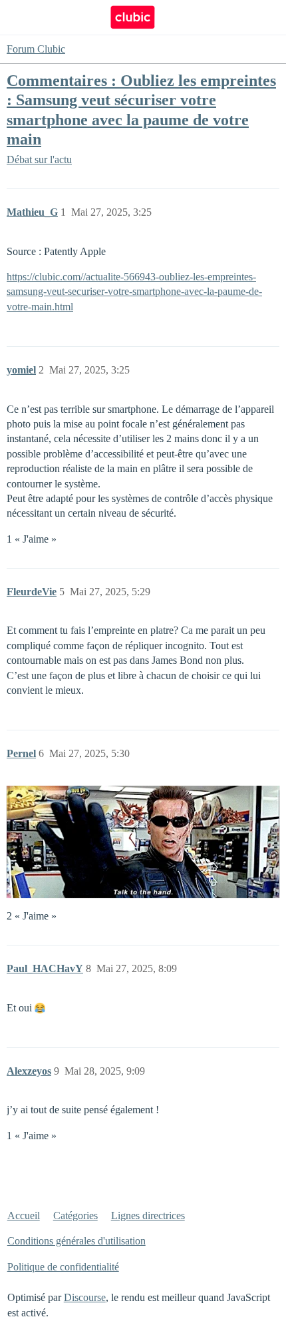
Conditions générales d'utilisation (76, 1240)
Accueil (23, 1215)
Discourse (85, 1297)
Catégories (75, 1215)
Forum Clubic (36, 49)
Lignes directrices (148, 1215)
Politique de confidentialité (63, 1266)
